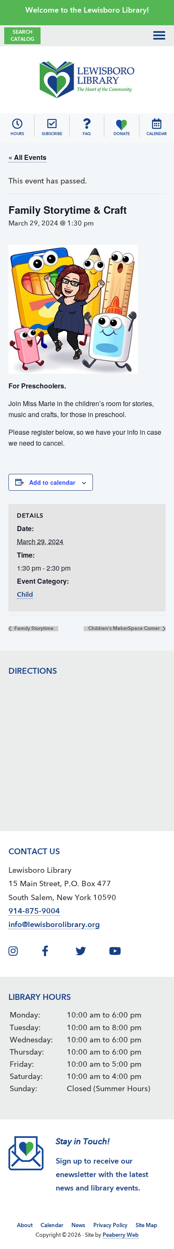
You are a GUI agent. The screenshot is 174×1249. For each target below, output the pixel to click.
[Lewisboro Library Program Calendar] (156, 123)
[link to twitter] (91, 953)
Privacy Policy (110, 1225)
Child (25, 595)
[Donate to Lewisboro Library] (121, 123)
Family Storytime (33, 628)
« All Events (27, 157)
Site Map (146, 1225)
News (78, 1225)
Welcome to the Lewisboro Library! (87, 10)
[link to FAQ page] (87, 123)
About (25, 1225)
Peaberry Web (121, 1235)
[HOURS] (17, 123)
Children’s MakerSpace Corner (124, 628)
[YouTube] (124, 953)
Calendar (52, 1225)
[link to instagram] (24, 953)
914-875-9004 (34, 911)
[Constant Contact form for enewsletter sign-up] (52, 123)
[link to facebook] (57, 953)
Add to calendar (52, 482)
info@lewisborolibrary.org (54, 925)
